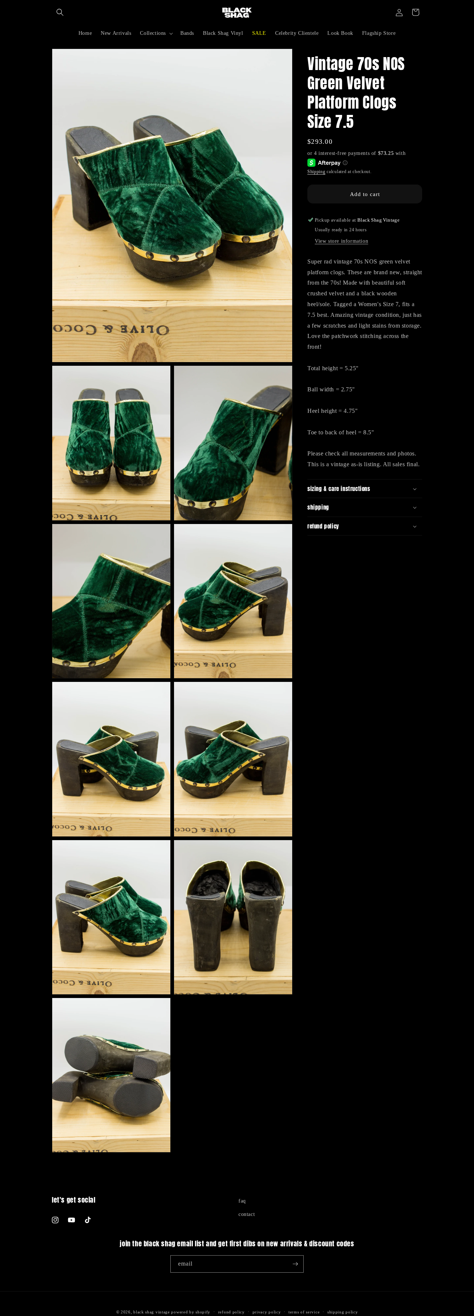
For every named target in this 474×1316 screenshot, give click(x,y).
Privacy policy (267, 1312)
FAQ (242, 1201)
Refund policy (231, 1312)
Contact (246, 1214)
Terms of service (304, 1312)
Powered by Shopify (190, 1312)
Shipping (316, 171)
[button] (60, 12)
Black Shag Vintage (151, 1312)
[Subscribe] (295, 1264)
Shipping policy (342, 1312)
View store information (341, 241)
